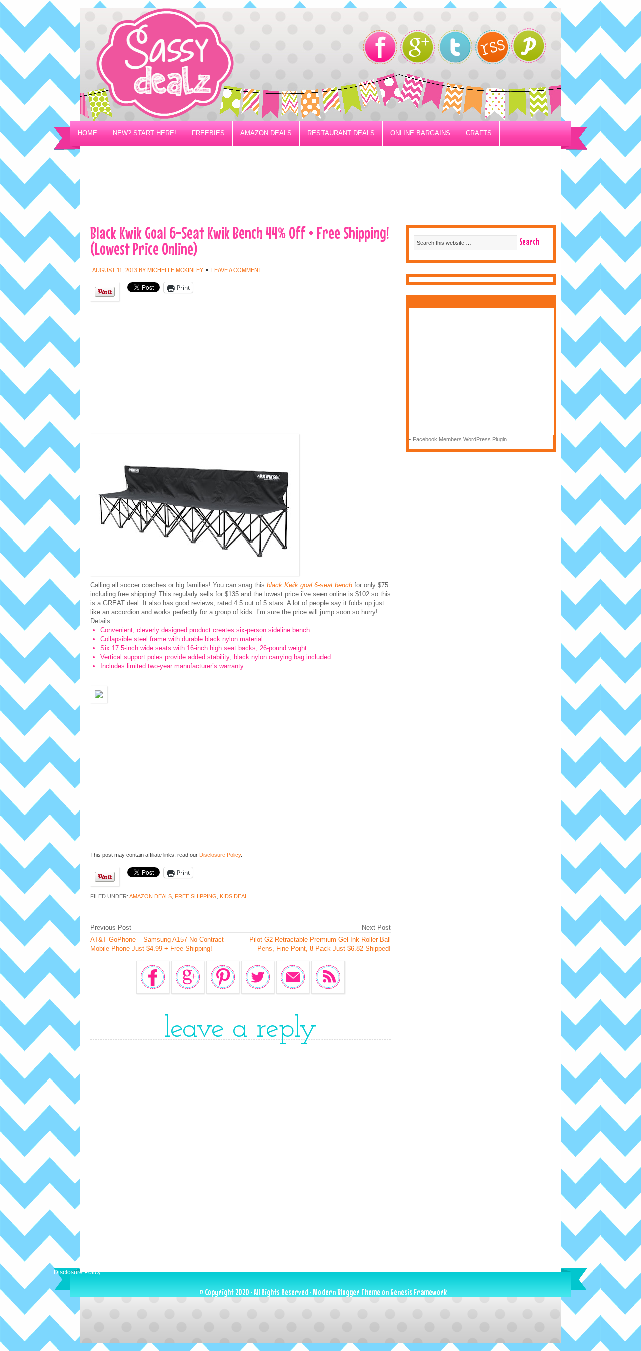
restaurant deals (341, 133)
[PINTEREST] (533, 48)
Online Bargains (420, 133)
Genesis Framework (418, 1292)
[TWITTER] (455, 47)
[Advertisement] (320, 193)
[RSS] (492, 47)
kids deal (234, 896)
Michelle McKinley (175, 270)
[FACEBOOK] (380, 47)
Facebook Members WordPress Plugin (460, 439)
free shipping (196, 896)
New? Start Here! (144, 133)
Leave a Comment (236, 270)
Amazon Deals (266, 133)
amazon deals (150, 896)
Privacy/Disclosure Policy (127, 158)
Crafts (479, 133)
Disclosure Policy (220, 855)
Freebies (208, 133)
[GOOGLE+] (417, 47)
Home (87, 133)
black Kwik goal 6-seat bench (309, 585)
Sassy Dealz (205, 64)
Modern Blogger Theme (346, 1292)
